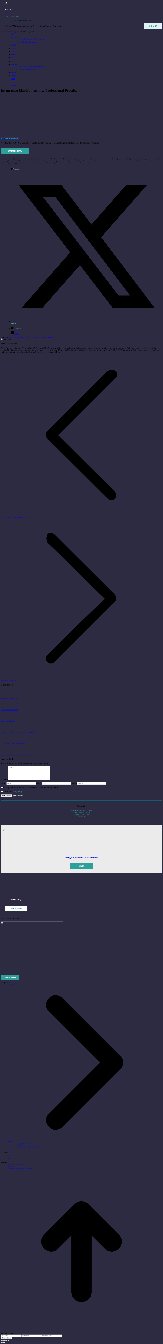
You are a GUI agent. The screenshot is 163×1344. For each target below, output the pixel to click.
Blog (9, 1157)
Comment (4, 779)
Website (74, 783)
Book (9, 1155)
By (34, 337)
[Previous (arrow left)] (2, 1342)
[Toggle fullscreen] (6, 1340)
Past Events (5, 138)
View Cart (9, 17)
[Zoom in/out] (8, 1340)
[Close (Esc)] (2, 1340)
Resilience (81, 816)
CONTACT (9, 9)
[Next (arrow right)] (4, 1342)
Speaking (20, 1145)
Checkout (16, 17)
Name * (3, 783)
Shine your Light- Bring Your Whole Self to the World (20, 732)
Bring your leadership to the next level (81, 857)
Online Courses (12, 1159)
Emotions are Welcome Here (81, 812)
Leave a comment (47, 337)
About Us (10, 984)
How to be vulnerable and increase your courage (18, 755)
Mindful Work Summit (9, 698)
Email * (39, 783)
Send (3, 1338)
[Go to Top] (81, 1331)
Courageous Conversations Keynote (13, 743)
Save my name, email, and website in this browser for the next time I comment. (30, 788)
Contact (10, 1149)
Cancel (9, 1338)
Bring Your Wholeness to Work (81, 810)
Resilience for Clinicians (9, 710)
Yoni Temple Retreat (8, 721)
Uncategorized (14, 138)
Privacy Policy (17, 792)
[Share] (4, 1340)
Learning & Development (25, 1143)
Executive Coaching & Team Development (30, 1147)
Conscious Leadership (81, 814)
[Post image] (7, 696)
